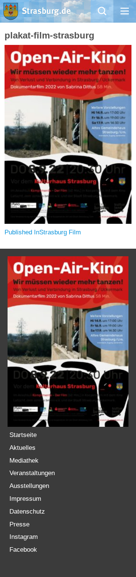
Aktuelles (22, 447)
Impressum (25, 498)
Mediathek (24, 460)
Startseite (23, 435)
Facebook (23, 549)
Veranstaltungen (32, 473)
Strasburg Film (43, 232)
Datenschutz (27, 511)
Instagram (23, 536)
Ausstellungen (29, 485)
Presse (19, 524)
